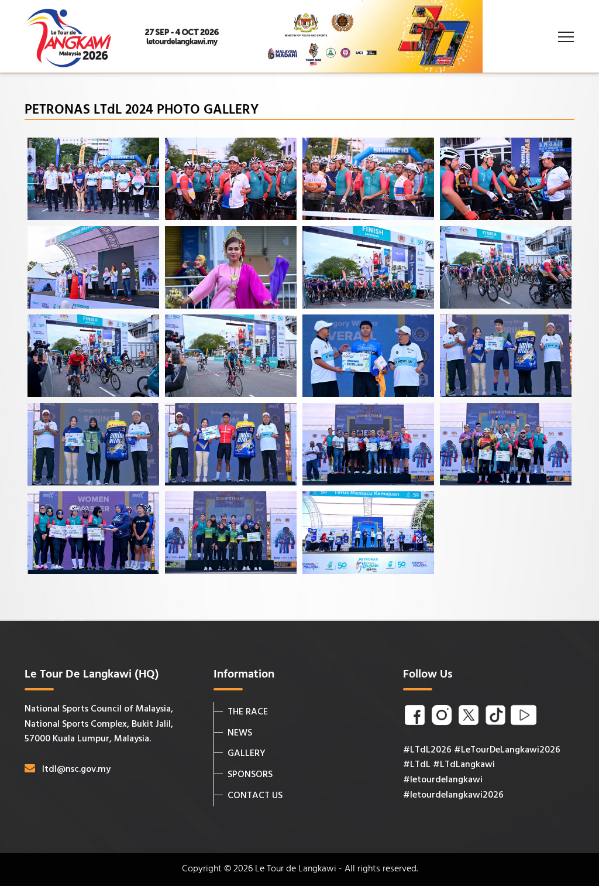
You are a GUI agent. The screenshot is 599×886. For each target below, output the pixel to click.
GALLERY (247, 753)
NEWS (240, 733)
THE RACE (248, 712)
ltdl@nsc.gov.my (76, 769)
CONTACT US (255, 795)
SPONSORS (250, 774)
